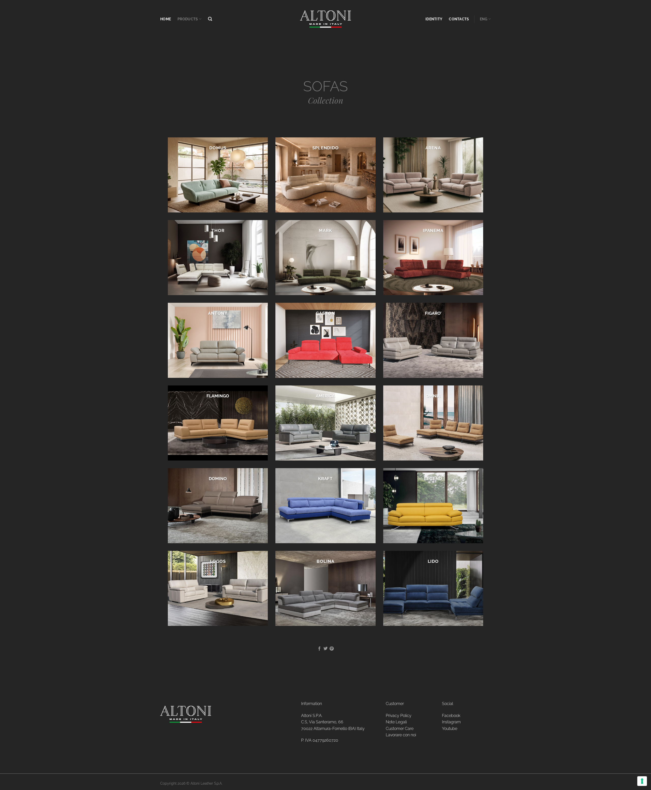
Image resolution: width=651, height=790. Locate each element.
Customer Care (399, 728)
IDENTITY (433, 19)
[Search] (210, 19)
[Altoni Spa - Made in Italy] (325, 19)
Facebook (451, 715)
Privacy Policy (398, 715)
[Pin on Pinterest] (332, 649)
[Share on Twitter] (325, 649)
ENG (483, 19)
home (165, 19)
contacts (459, 19)
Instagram (451, 722)
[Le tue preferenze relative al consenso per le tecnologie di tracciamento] (642, 781)
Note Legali (396, 722)
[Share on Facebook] (319, 649)
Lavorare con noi (401, 734)
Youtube (449, 728)
